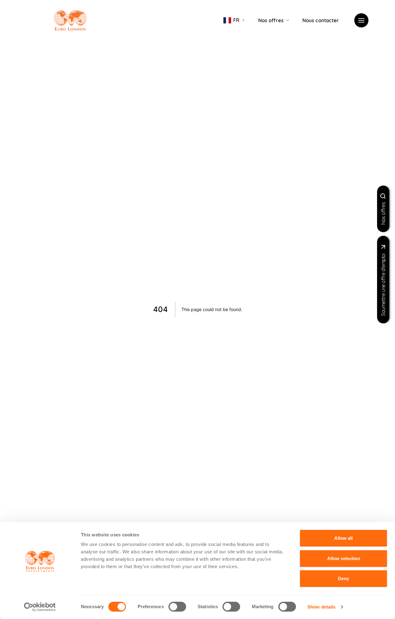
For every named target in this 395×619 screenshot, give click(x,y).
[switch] (177, 607)
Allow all (343, 538)
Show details (321, 606)
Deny (343, 578)
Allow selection (343, 558)
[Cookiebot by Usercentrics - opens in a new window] (40, 607)
